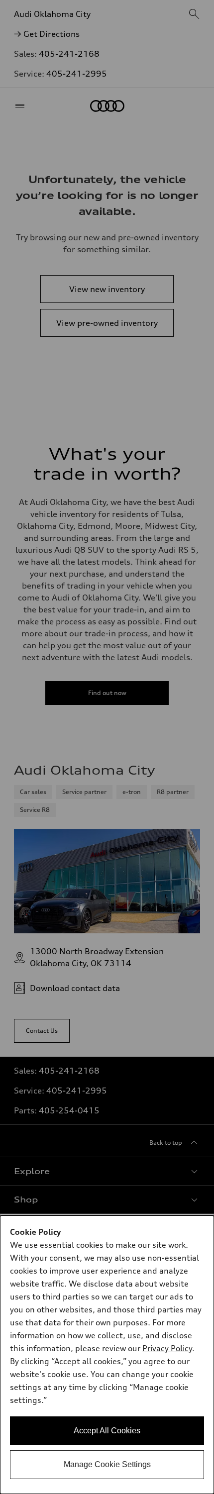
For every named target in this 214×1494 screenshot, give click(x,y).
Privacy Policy (167, 1348)
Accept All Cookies (107, 1430)
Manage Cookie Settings (107, 1464)
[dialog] (107, 1354)
